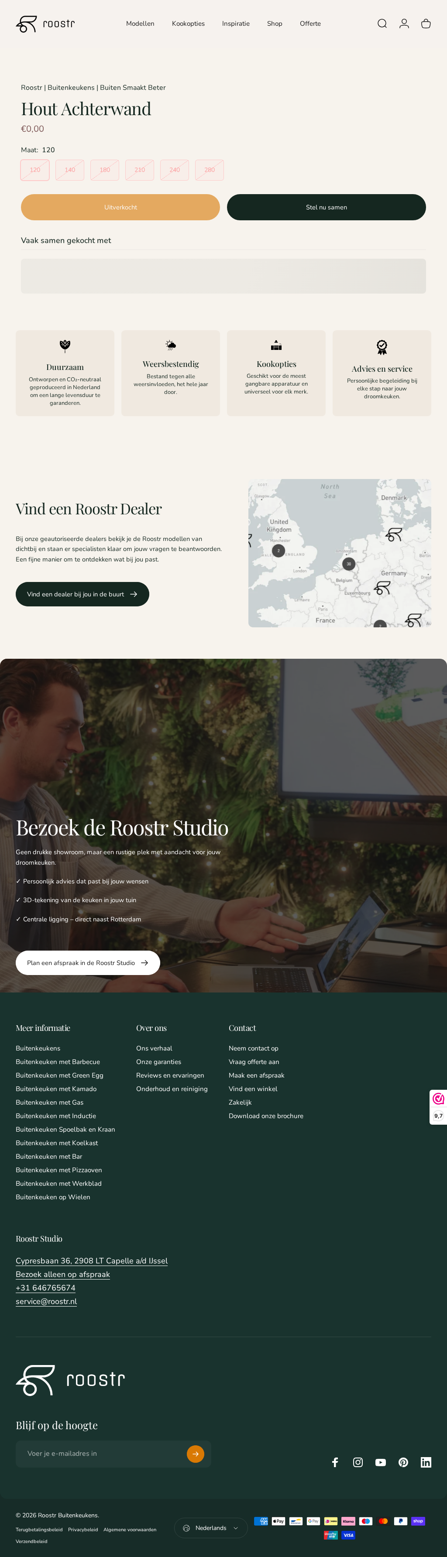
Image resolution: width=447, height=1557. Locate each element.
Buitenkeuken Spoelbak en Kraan (65, 1130)
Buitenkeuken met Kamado (56, 1089)
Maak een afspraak (257, 1075)
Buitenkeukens (38, 1048)
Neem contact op (254, 1048)
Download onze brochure (266, 1116)
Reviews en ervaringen (170, 1075)
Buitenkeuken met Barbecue (58, 1062)
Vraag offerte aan (254, 1062)
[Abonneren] (195, 1454)
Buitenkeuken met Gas (49, 1102)
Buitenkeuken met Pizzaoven (59, 1170)
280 (209, 170)
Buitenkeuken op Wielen (53, 1197)
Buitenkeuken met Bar (49, 1157)
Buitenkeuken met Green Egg (59, 1075)
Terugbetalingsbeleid (39, 1529)
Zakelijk (240, 1102)
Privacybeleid (83, 1529)
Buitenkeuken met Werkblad (59, 1184)
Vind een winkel (253, 1089)
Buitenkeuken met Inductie (56, 1116)
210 (139, 170)
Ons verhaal (154, 1048)
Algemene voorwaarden (129, 1529)
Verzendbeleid (32, 1541)
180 (105, 170)
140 (70, 170)
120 (35, 170)
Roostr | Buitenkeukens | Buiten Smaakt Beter (93, 87)
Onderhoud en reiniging (172, 1089)
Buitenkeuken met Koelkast (57, 1143)
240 (174, 170)
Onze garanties (158, 1062)
